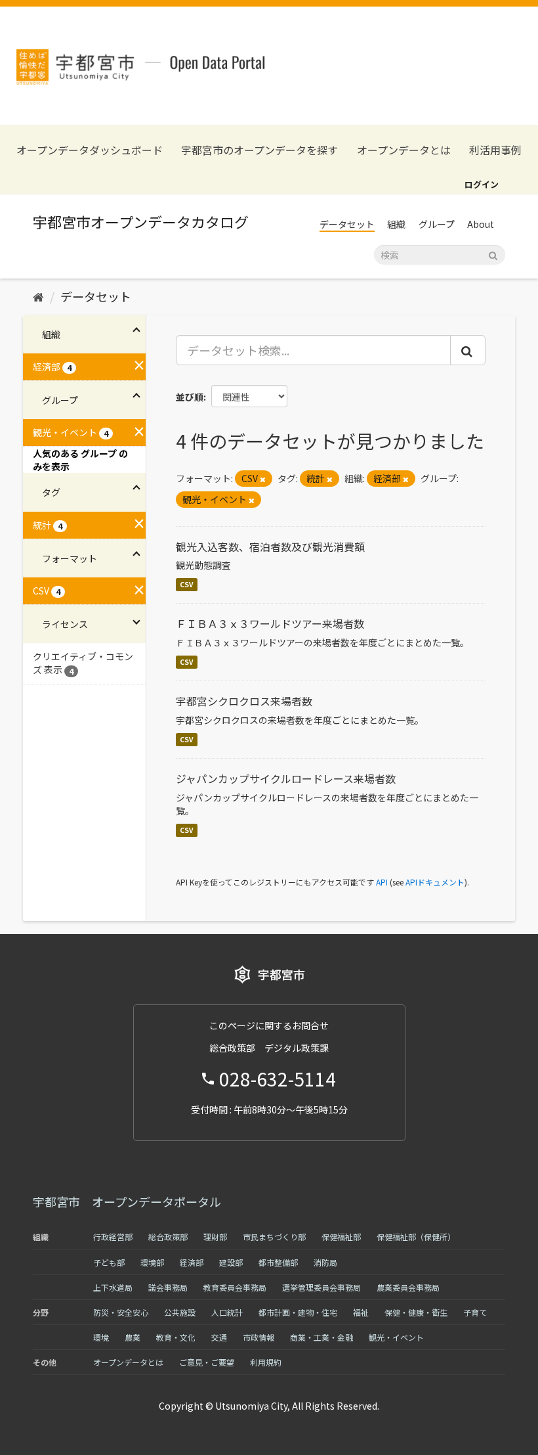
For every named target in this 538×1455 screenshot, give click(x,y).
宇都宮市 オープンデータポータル (127, 1201)
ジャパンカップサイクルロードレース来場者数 (286, 778)
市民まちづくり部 (274, 1236)
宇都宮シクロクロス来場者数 (244, 701)
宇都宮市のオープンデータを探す (259, 150)
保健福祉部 (341, 1236)
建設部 (231, 1262)
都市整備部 (278, 1262)
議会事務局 (168, 1287)
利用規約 (265, 1362)
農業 (132, 1337)
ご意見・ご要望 (206, 1362)
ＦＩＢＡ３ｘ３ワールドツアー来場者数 (270, 623)
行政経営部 (113, 1236)
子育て (475, 1312)
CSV (187, 584)
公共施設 (180, 1312)
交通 (219, 1337)
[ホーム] (38, 296)
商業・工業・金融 (321, 1337)
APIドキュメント (435, 881)
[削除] (263, 479)
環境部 (152, 1262)
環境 (101, 1337)
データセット (347, 224)
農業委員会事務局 (408, 1287)
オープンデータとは (404, 150)
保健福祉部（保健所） (416, 1236)
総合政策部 (168, 1236)
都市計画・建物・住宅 (298, 1312)
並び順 (189, 396)
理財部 (215, 1236)
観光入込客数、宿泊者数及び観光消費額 (270, 546)
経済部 (191, 1262)
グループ (437, 224)
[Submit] (493, 253)
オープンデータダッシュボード (89, 150)
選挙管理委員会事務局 (321, 1287)
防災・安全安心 (120, 1312)
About (480, 224)
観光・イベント (396, 1337)
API (382, 881)
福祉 (361, 1312)
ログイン (482, 184)
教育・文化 (176, 1337)
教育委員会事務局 (234, 1287)
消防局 (325, 1262)
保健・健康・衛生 (415, 1312)
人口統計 (227, 1312)
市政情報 (258, 1337)
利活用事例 (495, 150)
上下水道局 (113, 1287)
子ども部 (109, 1262)
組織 (396, 224)
